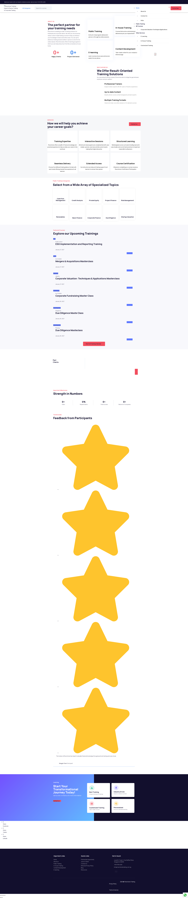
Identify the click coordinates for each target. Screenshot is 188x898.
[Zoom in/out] (0, 895)
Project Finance (110, 200)
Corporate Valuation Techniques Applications (154, 29)
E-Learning (144, 36)
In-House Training (146, 41)
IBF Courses (139, 26)
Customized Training (147, 45)
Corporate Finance (94, 218)
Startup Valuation (127, 217)
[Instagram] (181, 1)
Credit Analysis (77, 200)
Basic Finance (77, 218)
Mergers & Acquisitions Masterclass (74, 261)
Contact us (134, 124)
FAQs (142, 20)
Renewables (60, 217)
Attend (129, 253)
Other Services (140, 33)
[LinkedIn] (185, 1)
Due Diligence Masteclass (69, 330)
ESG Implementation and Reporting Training (78, 244)
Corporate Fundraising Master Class (74, 295)
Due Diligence (111, 218)
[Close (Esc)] (4, 895)
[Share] (3, 895)
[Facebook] (176, 1)
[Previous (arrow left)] (0, 897)
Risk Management (127, 200)
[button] (100, 370)
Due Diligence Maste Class (69, 313)
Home (137, 8)
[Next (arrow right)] (2, 897)
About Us (143, 11)
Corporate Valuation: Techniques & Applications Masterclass (87, 278)
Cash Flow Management (60, 199)
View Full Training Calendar (93, 344)
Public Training (140, 24)
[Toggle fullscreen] (2, 895)
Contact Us (144, 16)
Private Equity (94, 200)
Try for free (175, 8)
